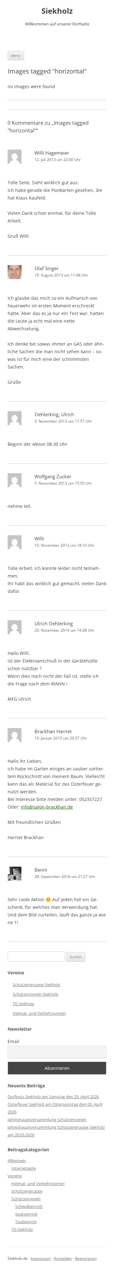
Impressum (41, 1258)
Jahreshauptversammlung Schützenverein (47, 1119)
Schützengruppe (26, 1191)
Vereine (15, 1176)
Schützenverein (26, 1199)
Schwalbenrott (29, 1206)
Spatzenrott (26, 1214)
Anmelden (63, 1258)
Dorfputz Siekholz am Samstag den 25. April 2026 (53, 1096)
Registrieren (86, 1258)
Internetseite (23, 1168)
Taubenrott (26, 1221)
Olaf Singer (47, 268)
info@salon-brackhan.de (47, 807)
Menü (16, 55)
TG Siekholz (23, 1004)
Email (13, 1041)
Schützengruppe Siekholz (36, 984)
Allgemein (17, 1160)
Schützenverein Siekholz (35, 994)
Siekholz (57, 11)
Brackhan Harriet (53, 731)
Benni (41, 870)
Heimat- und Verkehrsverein (39, 1013)
